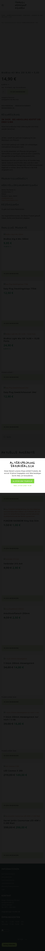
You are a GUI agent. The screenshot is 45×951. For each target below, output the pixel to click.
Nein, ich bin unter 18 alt (22, 485)
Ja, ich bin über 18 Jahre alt (22, 481)
